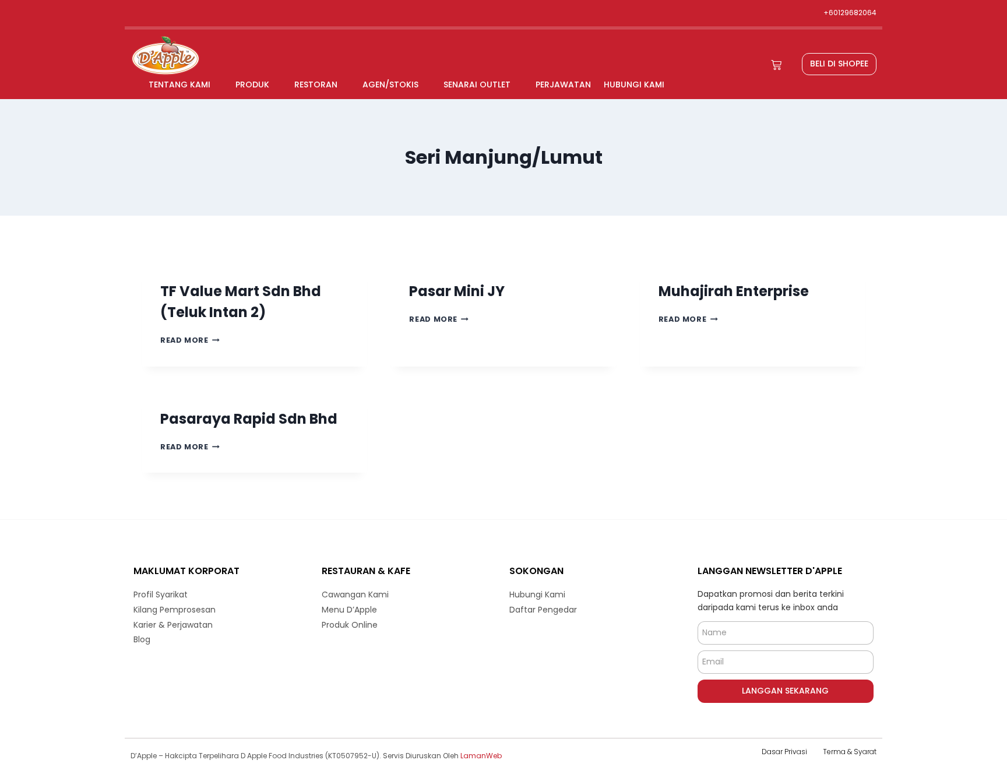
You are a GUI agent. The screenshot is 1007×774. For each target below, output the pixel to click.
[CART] (776, 65)
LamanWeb (481, 756)
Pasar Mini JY (457, 291)
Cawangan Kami (355, 594)
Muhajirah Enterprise (734, 291)
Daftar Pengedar (543, 609)
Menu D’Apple (349, 609)
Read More (190, 340)
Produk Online (350, 625)
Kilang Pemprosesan (174, 609)
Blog (141, 639)
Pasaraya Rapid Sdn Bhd (248, 418)
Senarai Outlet (476, 84)
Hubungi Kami (634, 84)
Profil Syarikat (160, 594)
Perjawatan (563, 84)
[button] (839, 64)
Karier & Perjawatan (173, 625)
